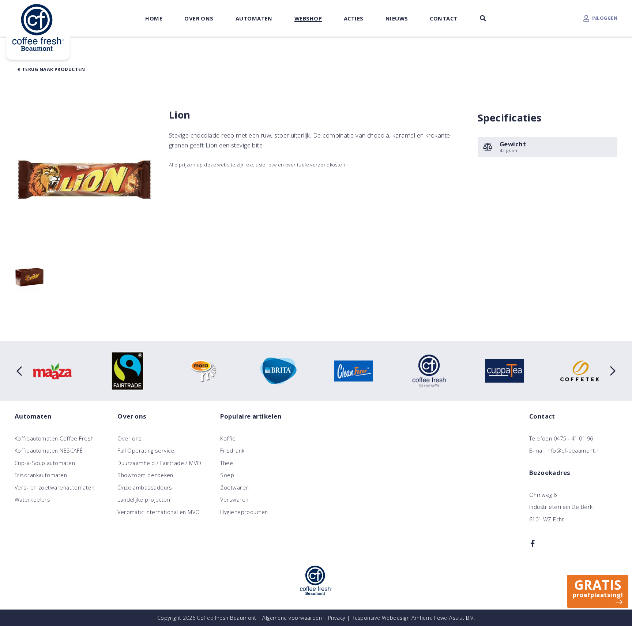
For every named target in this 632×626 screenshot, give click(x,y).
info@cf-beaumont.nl (573, 450)
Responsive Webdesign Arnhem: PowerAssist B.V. (413, 617)
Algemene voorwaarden (292, 617)
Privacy (337, 617)
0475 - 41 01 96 (573, 438)
